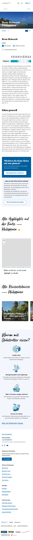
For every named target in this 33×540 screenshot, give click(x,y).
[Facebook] (2, 446)
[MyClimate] (18, 532)
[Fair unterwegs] (26, 532)
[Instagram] (4, 446)
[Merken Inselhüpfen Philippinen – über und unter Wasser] (26, 304)
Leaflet (8, 267)
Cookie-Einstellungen (22, 526)
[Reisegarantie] (14, 535)
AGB (15, 526)
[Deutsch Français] (4, 522)
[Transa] (11, 532)
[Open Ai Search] (21, 3)
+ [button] (4, 241)
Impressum (17, 522)
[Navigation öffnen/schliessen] (19, 3)
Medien (11, 522)
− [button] (4, 243)
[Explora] (4, 532)
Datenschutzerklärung (6, 526)
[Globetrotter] (5, 535)
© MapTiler (13, 267)
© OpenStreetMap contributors (23, 267)
